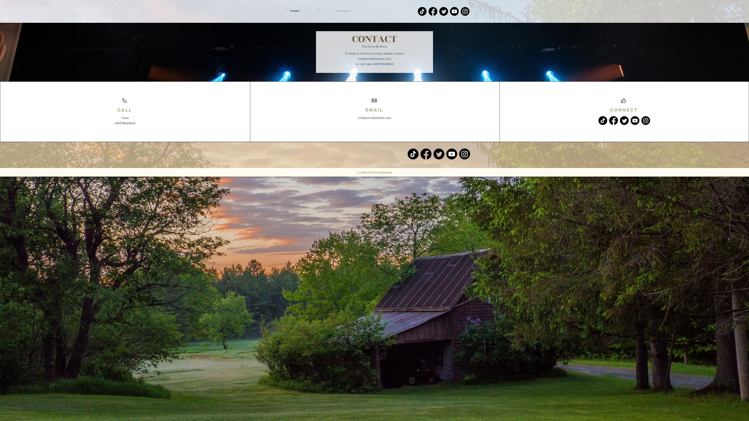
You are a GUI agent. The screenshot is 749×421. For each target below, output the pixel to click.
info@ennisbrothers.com (374, 58)
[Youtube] (454, 11)
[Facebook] (433, 11)
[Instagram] (465, 11)
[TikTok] (422, 11)
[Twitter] (443, 11)
